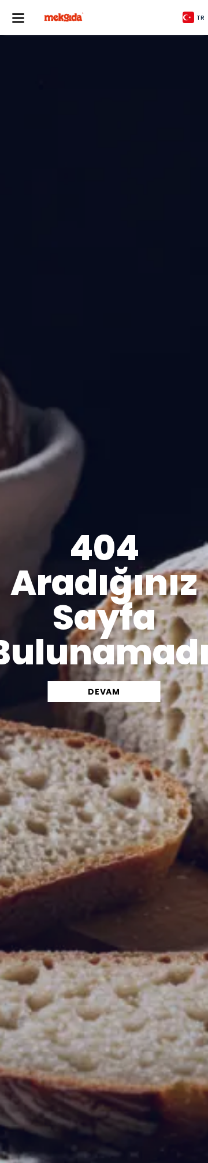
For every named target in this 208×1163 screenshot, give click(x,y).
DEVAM (104, 691)
